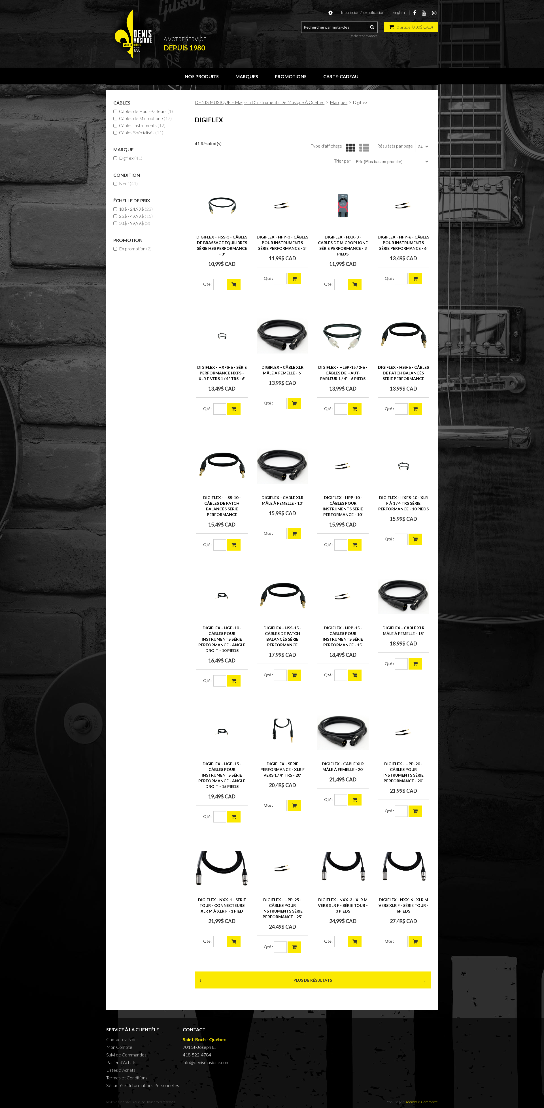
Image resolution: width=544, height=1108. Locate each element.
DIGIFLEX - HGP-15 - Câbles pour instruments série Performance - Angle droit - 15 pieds (221, 775)
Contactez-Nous (122, 1039)
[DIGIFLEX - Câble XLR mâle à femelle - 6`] (282, 336)
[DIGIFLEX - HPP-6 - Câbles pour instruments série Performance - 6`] (403, 205)
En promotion (135, 248)
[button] (411, 27)
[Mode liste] (362, 148)
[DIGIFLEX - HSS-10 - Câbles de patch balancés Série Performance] (222, 466)
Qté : (207, 284)
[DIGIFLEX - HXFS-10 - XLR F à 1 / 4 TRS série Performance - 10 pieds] (403, 466)
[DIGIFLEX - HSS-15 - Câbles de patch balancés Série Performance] (282, 596)
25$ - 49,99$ (136, 216)
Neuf (128, 183)
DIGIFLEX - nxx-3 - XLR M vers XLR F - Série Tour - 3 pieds (343, 905)
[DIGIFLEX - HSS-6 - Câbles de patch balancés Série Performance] (403, 336)
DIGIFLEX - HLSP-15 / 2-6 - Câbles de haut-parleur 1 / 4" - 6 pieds (342, 373)
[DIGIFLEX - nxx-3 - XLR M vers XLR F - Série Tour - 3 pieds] (343, 868)
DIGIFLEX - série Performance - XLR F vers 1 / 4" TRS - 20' (282, 769)
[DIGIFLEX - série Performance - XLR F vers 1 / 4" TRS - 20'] (282, 732)
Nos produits (202, 76)
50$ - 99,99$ (134, 223)
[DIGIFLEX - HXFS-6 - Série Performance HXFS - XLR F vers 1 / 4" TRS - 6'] (222, 336)
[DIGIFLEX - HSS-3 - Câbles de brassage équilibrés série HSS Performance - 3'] (222, 205)
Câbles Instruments (142, 125)
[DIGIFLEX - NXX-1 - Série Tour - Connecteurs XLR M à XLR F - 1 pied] (222, 868)
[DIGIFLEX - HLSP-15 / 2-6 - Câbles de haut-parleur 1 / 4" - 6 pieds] (343, 336)
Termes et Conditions (126, 1077)
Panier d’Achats (121, 1062)
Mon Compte (119, 1047)
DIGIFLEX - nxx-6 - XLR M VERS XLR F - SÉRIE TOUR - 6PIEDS (403, 905)
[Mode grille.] (349, 148)
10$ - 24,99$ (136, 209)
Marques (246, 76)
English (399, 12)
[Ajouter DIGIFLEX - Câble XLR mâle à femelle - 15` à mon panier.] (415, 664)
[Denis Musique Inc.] (133, 34)
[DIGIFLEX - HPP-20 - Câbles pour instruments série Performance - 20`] (403, 732)
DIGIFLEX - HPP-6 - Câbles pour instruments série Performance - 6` (403, 243)
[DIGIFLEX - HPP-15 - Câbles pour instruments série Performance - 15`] (343, 596)
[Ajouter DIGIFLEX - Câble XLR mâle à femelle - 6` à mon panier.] (294, 403)
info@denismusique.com (206, 1062)
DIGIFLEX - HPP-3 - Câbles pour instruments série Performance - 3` (282, 243)
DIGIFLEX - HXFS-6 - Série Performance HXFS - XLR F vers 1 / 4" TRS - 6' (222, 373)
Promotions (291, 76)
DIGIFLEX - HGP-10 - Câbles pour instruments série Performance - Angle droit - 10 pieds (221, 639)
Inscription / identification (362, 12)
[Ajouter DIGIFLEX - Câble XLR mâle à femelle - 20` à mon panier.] (355, 800)
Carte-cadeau (340, 76)
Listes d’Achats (120, 1070)
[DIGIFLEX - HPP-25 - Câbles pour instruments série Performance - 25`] (282, 868)
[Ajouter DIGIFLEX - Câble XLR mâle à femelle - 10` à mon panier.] (294, 533)
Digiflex (130, 158)
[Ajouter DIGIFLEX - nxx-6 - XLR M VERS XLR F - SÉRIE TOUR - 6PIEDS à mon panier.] (415, 941)
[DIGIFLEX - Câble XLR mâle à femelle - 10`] (282, 466)
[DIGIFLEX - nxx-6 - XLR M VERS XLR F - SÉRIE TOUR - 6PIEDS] (403, 868)
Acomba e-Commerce (422, 1102)
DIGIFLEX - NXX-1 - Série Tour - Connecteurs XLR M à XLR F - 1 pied (222, 905)
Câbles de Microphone (145, 118)
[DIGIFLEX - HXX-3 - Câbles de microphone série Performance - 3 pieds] (343, 205)
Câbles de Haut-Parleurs (146, 111)
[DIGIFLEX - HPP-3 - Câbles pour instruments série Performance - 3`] (282, 205)
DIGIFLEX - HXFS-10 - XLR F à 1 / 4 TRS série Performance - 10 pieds (403, 503)
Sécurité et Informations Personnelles (142, 1085)
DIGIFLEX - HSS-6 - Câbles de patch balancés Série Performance (403, 373)
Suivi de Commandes (126, 1054)
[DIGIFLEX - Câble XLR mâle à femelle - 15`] (403, 596)
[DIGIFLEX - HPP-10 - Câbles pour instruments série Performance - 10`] (343, 466)
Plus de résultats (313, 980)
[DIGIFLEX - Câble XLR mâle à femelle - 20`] (343, 732)
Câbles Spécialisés (141, 132)
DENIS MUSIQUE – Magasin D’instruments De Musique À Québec (259, 102)
